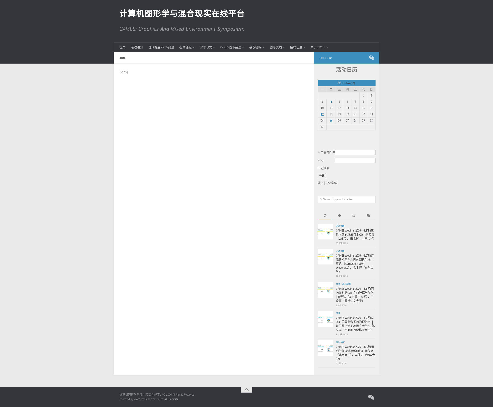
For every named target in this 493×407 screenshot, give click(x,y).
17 (322, 114)
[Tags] (368, 216)
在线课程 (185, 47)
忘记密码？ (332, 183)
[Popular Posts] (339, 216)
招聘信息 (296, 47)
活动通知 (137, 47)
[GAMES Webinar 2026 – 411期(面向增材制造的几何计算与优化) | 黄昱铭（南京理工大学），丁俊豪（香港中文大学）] (325, 290)
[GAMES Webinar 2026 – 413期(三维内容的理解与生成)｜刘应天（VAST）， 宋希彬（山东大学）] (325, 231)
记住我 (325, 168)
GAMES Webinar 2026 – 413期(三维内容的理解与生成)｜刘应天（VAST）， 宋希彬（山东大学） (356, 234)
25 (331, 120)
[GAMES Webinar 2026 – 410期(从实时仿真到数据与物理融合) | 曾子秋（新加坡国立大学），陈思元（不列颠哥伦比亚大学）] (325, 319)
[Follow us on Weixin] (371, 57)
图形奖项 (276, 47)
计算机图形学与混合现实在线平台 (182, 13)
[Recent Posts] (325, 216)
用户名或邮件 (326, 152)
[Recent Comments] (354, 216)
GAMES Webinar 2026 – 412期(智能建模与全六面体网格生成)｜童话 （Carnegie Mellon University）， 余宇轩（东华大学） (355, 264)
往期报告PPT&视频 (161, 47)
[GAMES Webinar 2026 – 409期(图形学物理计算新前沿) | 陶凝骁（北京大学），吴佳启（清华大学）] (325, 348)
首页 (122, 47)
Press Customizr (168, 399)
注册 (321, 183)
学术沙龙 (206, 47)
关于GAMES (317, 47)
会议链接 (255, 47)
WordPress (140, 399)
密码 (321, 160)
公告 (338, 284)
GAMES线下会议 (230, 47)
